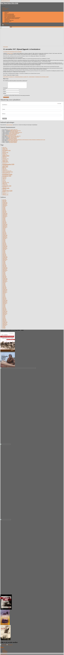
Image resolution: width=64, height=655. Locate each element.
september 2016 (4, 302)
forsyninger (4, 159)
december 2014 (4, 321)
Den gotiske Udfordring (14, 131)
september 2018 (4, 281)
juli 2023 (3, 228)
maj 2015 (3, 317)
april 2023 (4, 231)
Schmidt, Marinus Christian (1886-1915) (15, 132)
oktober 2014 (4, 323)
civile (4, 151)
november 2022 (4, 235)
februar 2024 (4, 222)
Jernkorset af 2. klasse (6, 170)
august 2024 (4, 216)
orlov (4, 181)
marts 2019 (4, 275)
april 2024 (4, 220)
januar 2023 (4, 234)
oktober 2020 (4, 258)
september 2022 (4, 237)
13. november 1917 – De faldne (10, 76)
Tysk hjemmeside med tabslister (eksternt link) (11, 18)
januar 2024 (4, 223)
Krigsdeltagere (4, 9)
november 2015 (4, 311)
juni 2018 (3, 283)
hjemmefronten (8, 164)
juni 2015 (3, 316)
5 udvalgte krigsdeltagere (13, 141)
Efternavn (3, 113)
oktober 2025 (4, 204)
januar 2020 (4, 266)
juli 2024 (3, 217)
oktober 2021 (4, 247)
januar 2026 (4, 201)
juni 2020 (3, 262)
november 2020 (4, 257)
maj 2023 (3, 230)
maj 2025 (3, 208)
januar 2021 (4, 255)
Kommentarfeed (5, 651)
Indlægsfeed (4, 650)
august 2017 (4, 292)
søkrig (4, 189)
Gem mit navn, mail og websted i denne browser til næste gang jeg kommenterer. (17, 95)
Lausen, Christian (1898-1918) (12, 129)
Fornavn (3, 109)
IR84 (5, 166)
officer (3, 180)
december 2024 (4, 213)
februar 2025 (4, 211)
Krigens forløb (6, 22)
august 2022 (4, 238)
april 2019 (4, 274)
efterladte (4, 154)
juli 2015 (3, 315)
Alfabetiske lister (7, 19)
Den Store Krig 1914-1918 (9, 3)
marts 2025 (4, 210)
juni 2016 (3, 305)
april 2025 (4, 209)
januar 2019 (4, 277)
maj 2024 (3, 219)
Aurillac (5, 149)
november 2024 (4, 214)
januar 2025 (4, 212)
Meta (2, 647)
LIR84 (4, 178)
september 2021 (4, 248)
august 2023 (4, 227)
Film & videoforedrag (7, 21)
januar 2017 (4, 299)
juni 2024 (3, 218)
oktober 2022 (4, 236)
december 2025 (4, 202)
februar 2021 (4, 254)
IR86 (4, 168)
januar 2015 (4, 320)
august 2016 (4, 303)
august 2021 (4, 249)
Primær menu (3, 5)
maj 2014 (3, 328)
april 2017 (4, 296)
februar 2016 (4, 309)
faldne (5, 155)
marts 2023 (4, 232)
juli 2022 (3, 239)
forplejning (5, 158)
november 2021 (4, 246)
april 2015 (4, 318)
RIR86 (4, 183)
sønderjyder (7, 190)
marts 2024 (4, 221)
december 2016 (4, 300)
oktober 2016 (4, 301)
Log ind (3, 649)
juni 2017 (3, 294)
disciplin (4, 153)
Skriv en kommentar (18, 51)
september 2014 (4, 324)
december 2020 (4, 256)
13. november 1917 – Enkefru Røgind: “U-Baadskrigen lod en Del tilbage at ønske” (33, 76)
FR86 (5, 161)
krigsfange (7, 174)
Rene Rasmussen (12, 51)
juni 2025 (3, 207)
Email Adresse (4, 104)
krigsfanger (6, 176)
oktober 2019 (4, 269)
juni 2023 (3, 229)
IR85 (4, 167)
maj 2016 (3, 306)
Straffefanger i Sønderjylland (9, 20)
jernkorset (4, 169)
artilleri (4, 148)
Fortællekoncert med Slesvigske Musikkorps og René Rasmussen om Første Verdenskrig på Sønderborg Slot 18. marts (26, 139)
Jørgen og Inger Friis (7, 171)
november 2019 (4, 268)
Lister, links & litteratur (6, 11)
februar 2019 (4, 276)
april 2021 (4, 253)
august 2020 (4, 260)
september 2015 (4, 313)
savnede (5, 184)
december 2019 (4, 267)
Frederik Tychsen (10, 53)
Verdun (4, 193)
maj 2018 (3, 284)
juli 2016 (3, 304)
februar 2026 (4, 200)
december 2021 (4, 245)
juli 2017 (3, 293)
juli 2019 (3, 272)
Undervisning (6, 12)
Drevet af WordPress (3, 654)
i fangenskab (5, 165)
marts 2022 (4, 243)
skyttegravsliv (6, 185)
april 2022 (4, 242)
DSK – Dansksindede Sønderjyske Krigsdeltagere (12, 17)
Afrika (4, 147)
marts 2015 (4, 319)
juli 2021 (3, 250)
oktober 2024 (4, 215)
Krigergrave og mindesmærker (9, 14)
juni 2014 (3, 327)
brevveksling (6, 150)
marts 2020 (4, 264)
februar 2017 (4, 298)
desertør (5, 152)
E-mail (4, 91)
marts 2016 (4, 308)
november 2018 (4, 279)
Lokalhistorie (4, 23)
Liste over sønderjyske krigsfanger (9, 15)
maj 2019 (3, 273)
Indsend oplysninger (9, 124)
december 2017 (4, 289)
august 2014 (4, 325)
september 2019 (4, 270)
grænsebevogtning (5, 162)
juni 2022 (3, 240)
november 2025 (4, 203)
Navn (4, 89)
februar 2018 (4, 287)
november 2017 (4, 290)
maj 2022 (3, 241)
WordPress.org (4, 652)
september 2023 (4, 226)
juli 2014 (3, 326)
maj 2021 (3, 252)
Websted (4, 93)
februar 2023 (4, 233)
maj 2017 (3, 295)
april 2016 (4, 307)
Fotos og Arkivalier (5, 8)
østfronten (5, 194)
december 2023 (4, 224)
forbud (4, 157)
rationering (5, 182)
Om (3, 10)
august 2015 (4, 314)
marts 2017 (4, 297)
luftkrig (3, 179)
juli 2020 (3, 261)
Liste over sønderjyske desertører (9, 16)
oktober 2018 (4, 280)
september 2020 (4, 259)
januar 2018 (4, 288)
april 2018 (4, 285)
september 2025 (4, 205)
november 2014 (4, 322)
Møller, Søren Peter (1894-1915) (15, 130)
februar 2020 (4, 265)
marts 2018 (4, 286)
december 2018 (4, 278)
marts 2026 (4, 199)
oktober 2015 (4, 312)
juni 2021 (3, 251)
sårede (5, 188)
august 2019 (4, 271)
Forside (3, 7)
